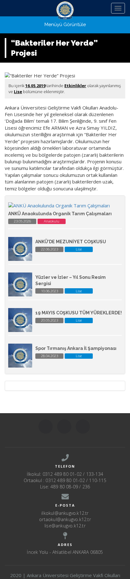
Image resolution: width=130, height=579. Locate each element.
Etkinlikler (75, 85)
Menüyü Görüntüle (65, 24)
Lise (18, 91)
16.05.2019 (35, 85)
